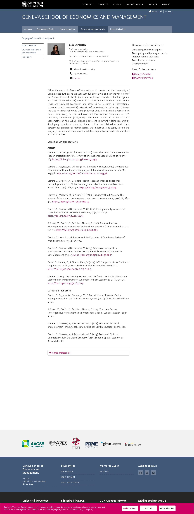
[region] (97, 508)
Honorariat (26, 57)
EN (169, 11)
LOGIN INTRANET (68, 477)
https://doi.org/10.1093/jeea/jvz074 (97, 187)
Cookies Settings (129, 508)
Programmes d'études (45, 29)
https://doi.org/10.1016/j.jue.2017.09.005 (77, 230)
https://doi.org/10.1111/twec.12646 (65, 215)
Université (88, 4)
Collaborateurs (134, 4)
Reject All (148, 508)
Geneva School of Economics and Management (84, 17)
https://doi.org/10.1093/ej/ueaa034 (70, 201)
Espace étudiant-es (117, 29)
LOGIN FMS (104, 471)
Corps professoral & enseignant (38, 38)
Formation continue (68, 29)
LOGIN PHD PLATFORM (70, 482)
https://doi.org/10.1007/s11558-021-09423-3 (74, 159)
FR (166, 11)
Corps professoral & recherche (93, 29)
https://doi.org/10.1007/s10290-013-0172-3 (69, 269)
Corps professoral (29, 45)
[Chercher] (161, 11)
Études (117, 4)
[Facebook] (141, 472)
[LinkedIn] (147, 472)
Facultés (103, 4)
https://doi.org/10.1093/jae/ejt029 (65, 283)
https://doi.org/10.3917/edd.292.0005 (92, 254)
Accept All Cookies (167, 508)
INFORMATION (67, 471)
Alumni (166, 4)
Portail (154, 11)
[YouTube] (154, 472)
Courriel (77, 78)
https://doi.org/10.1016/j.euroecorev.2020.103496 (81, 173)
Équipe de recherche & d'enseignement (31, 51)
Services (152, 4)
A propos (28, 29)
